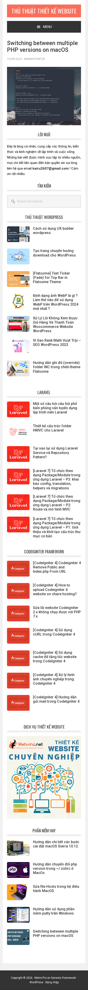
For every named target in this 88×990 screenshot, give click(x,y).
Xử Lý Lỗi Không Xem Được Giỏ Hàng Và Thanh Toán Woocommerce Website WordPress (55, 324)
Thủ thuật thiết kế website (44, 11)
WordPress (36, 982)
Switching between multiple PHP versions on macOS (55, 933)
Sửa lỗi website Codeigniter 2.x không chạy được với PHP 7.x (57, 612)
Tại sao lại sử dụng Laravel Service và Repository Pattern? (55, 452)
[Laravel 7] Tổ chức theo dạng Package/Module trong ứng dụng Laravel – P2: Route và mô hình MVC (56, 503)
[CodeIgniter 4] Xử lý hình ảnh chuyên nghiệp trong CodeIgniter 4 (53, 679)
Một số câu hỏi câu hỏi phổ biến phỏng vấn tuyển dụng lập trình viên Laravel (55, 408)
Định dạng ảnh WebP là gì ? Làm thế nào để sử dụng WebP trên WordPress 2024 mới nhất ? (55, 302)
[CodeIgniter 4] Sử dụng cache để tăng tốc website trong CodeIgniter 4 (54, 656)
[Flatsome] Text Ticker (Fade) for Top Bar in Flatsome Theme (51, 277)
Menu (47, 27)
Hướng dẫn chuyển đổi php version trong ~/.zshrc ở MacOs (55, 868)
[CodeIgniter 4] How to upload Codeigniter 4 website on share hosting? (55, 589)
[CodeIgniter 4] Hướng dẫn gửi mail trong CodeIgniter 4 (56, 699)
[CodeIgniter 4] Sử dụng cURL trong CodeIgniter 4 (54, 632)
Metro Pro (40, 977)
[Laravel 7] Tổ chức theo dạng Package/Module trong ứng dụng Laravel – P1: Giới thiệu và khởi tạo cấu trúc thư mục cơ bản (57, 527)
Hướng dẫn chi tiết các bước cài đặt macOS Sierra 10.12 (56, 844)
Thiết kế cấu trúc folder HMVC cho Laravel (52, 428)
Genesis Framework (63, 977)
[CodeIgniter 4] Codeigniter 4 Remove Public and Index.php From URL (57, 567)
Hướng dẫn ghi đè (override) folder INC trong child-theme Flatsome (56, 367)
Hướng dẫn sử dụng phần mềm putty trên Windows (53, 911)
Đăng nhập (52, 982)
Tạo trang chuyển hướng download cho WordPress (54, 253)
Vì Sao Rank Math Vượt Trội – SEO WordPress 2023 (57, 342)
